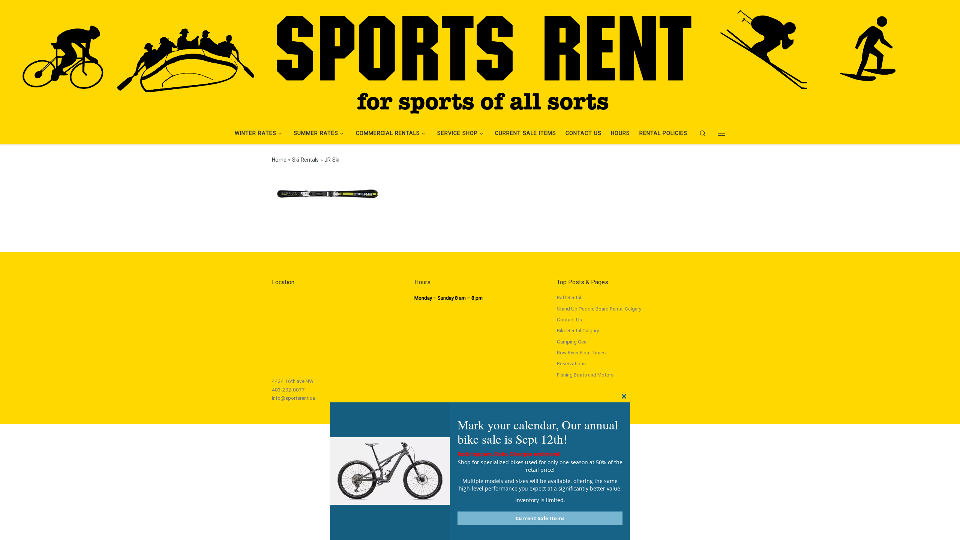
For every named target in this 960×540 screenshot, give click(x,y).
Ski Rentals (305, 160)
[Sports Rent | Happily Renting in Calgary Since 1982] (480, 59)
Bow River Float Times (581, 353)
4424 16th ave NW (293, 381)
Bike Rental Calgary (578, 330)
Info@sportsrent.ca (293, 398)
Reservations (571, 363)
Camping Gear (572, 342)
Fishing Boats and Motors (585, 375)
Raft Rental (569, 297)
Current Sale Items (540, 518)
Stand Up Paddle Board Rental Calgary (599, 309)
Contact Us (569, 319)
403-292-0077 (288, 390)
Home (279, 160)
